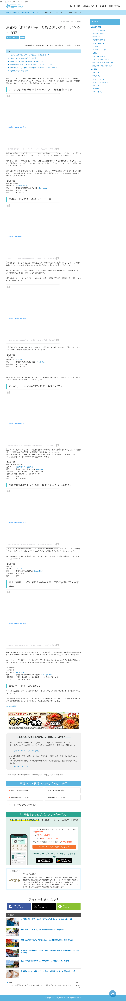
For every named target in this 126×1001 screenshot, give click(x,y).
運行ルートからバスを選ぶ (20, 797)
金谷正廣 (19, 569)
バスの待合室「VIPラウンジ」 (20, 766)
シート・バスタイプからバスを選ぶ (23, 805)
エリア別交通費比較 (99, 30)
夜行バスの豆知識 (98, 33)
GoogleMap (43, 188)
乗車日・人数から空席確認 (20, 790)
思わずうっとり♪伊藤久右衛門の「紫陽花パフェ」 (27, 61)
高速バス (9, 12)
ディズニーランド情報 (99, 50)
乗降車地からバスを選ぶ (56, 797)
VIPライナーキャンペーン (100, 82)
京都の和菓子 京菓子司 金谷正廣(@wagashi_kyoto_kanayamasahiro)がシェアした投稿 (35, 544)
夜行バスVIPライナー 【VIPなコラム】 (28, 12)
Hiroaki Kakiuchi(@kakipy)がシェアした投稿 (21, 340)
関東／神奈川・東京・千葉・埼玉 (103, 62)
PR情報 (103, 6)
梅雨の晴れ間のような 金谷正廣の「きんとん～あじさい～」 (31, 64)
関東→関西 (13, 706)
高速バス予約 (114, 6)
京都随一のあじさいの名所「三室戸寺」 (24, 58)
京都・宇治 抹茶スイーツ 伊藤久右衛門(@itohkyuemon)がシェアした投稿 (31, 445)
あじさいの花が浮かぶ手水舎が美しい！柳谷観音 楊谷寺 (29, 55)
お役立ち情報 (75, 6)
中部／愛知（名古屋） (99, 56)
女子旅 (22, 37)
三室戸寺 (19, 359)
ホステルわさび (97, 92)
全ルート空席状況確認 (56, 790)
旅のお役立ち (97, 37)
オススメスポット (90, 6)
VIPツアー (96, 72)
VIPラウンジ (96, 85)
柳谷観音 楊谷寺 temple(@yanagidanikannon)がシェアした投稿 (27, 149)
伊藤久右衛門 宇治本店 (24, 467)
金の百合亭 (20, 672)
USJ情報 (95, 46)
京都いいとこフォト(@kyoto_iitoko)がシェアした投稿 (24, 258)
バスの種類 (96, 88)
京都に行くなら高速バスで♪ (19, 71)
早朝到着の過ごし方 (99, 40)
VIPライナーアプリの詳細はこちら (53, 847)
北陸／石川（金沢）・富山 (101, 59)
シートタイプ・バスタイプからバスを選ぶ (24, 751)
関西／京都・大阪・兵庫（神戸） (103, 66)
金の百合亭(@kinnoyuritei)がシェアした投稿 (21, 645)
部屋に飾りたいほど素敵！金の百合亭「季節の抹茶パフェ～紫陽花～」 (35, 68)
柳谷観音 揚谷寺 (21, 185)
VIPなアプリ (96, 76)
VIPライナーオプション (100, 79)
